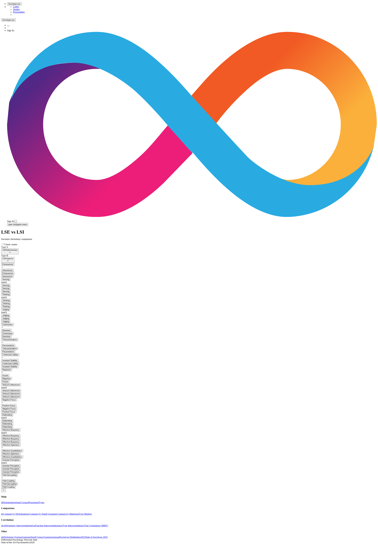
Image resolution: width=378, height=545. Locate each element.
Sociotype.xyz (14, 4)
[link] (7, 502)
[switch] (3, 244)
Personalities (19, 12)
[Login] (15, 221)
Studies (16, 9)
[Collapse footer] (3, 490)
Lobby (16, 6)
